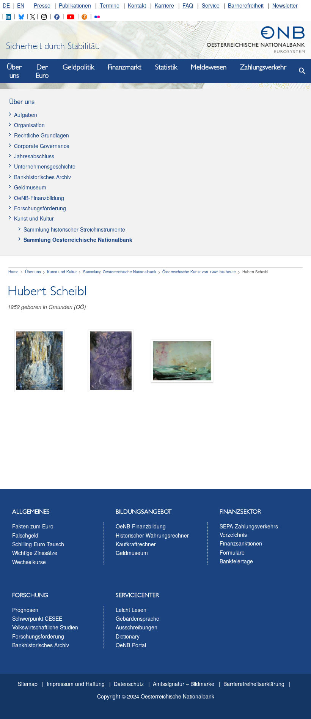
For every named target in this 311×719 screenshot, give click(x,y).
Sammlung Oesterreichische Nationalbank (78, 239)
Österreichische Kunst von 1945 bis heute (199, 271)
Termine (109, 5)
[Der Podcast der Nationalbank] (84, 16)
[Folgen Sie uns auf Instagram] (44, 16)
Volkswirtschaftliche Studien (45, 627)
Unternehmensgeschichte (44, 166)
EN (20, 5)
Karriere (164, 5)
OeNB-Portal (131, 645)
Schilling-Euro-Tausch (38, 544)
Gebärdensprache (137, 618)
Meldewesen (208, 67)
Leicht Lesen (131, 609)
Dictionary (128, 636)
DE (6, 5)
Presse (42, 5)
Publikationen (75, 5)
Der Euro (42, 71)
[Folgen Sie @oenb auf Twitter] (32, 16)
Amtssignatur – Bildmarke (183, 683)
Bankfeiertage (236, 561)
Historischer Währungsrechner (152, 535)
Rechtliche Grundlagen (41, 135)
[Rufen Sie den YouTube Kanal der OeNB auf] (70, 16)
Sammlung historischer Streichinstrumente (74, 229)
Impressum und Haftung (76, 683)
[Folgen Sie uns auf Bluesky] (21, 16)
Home (13, 271)
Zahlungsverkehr (263, 67)
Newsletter (285, 5)
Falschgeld (25, 535)
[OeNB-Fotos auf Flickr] (97, 16)
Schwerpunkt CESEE (37, 618)
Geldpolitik (78, 67)
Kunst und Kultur (34, 218)
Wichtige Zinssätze (34, 553)
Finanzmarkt (124, 67)
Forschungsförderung (40, 208)
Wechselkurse (29, 562)
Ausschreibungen (136, 627)
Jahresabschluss (34, 156)
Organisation (29, 125)
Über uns (14, 71)
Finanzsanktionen (241, 543)
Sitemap (28, 683)
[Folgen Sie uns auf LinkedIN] (8, 16)
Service (211, 5)
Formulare (232, 552)
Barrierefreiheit (246, 5)
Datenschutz (129, 683)
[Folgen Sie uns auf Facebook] (57, 16)
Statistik (166, 67)
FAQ (187, 5)
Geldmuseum (30, 187)
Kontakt (137, 5)
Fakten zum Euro (32, 526)
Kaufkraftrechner (136, 544)
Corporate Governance (41, 146)
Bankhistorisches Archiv (42, 177)
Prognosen (25, 609)
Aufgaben (25, 114)
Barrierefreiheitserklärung (253, 683)
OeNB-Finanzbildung (39, 198)
